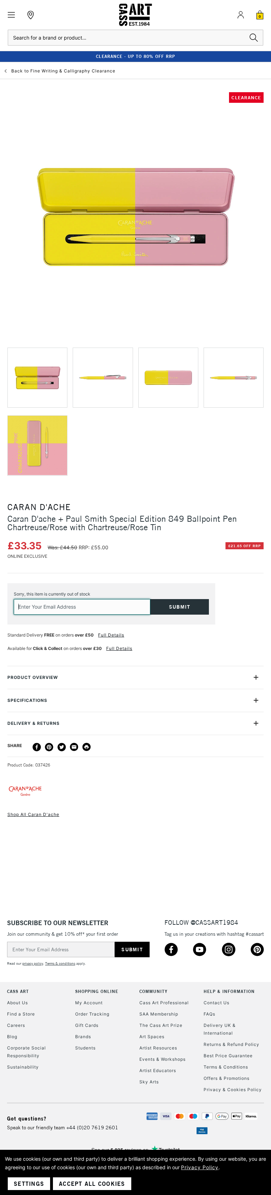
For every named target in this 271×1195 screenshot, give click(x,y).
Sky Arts (149, 1081)
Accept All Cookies (92, 1183)
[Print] (86, 747)
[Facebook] (36, 747)
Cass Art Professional (164, 1002)
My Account (89, 1002)
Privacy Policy (199, 1167)
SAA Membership (158, 1014)
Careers (16, 1025)
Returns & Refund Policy (231, 1044)
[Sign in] (240, 14)
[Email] (74, 747)
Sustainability (23, 1067)
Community (153, 991)
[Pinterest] (49, 747)
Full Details (111, 635)
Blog (12, 1036)
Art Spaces (151, 1036)
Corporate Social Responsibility (26, 1051)
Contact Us (216, 1002)
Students (85, 1048)
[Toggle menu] (11, 15)
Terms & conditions (60, 963)
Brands (83, 1036)
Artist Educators (157, 1070)
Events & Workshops (162, 1059)
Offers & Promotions (226, 1078)
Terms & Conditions (226, 1067)
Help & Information (229, 991)
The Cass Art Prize (160, 1025)
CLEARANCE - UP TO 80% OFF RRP (135, 56)
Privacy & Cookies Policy (233, 1089)
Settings (29, 1183)
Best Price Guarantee (228, 1055)
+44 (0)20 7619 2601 (92, 1127)
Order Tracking (92, 1014)
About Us (17, 1002)
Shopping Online (96, 991)
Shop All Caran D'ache (33, 814)
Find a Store (21, 1014)
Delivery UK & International (220, 1029)
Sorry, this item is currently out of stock (52, 594)
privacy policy (32, 963)
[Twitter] (62, 747)
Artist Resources (158, 1048)
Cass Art (18, 991)
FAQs (209, 1014)
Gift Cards (86, 1025)
